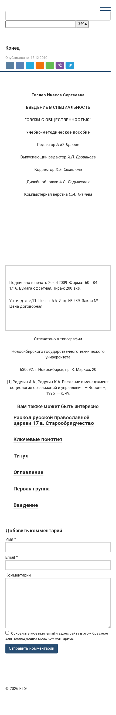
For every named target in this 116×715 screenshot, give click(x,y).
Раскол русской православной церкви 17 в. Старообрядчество (53, 420)
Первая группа (31, 489)
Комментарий (18, 575)
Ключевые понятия (37, 439)
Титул (21, 456)
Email (11, 557)
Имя (10, 539)
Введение (25, 505)
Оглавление (28, 472)
